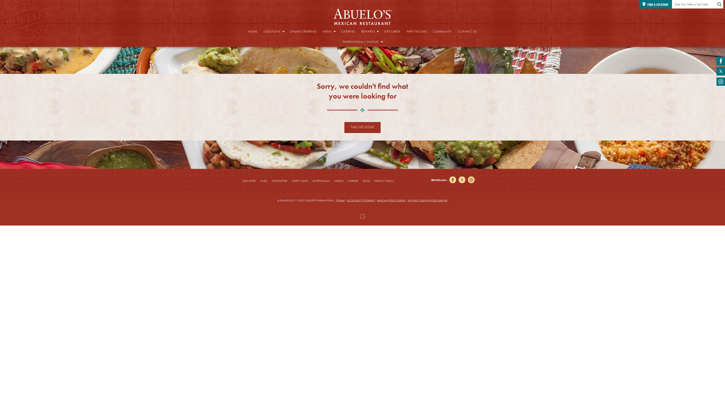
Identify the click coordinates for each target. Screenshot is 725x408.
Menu (327, 31)
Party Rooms (417, 31)
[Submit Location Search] (719, 4)
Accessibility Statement (361, 200)
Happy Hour (300, 181)
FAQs (264, 181)
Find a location (657, 4)
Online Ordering (303, 31)
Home (252, 31)
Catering (348, 31)
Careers (353, 181)
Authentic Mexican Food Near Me (427, 200)
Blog (366, 181)
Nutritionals (321, 181)
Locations (272, 31)
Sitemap (340, 200)
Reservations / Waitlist (361, 42)
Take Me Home (362, 127)
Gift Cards (392, 31)
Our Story (249, 181)
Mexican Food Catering (391, 200)
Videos (339, 181)
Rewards (368, 31)
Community (442, 31)
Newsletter (279, 181)
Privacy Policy (384, 181)
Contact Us (467, 31)
